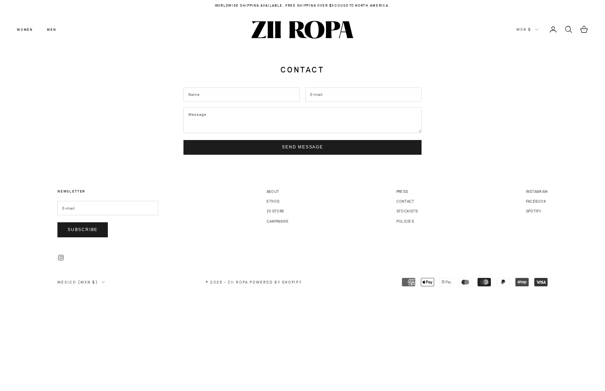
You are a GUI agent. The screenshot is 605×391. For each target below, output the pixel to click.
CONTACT (405, 201)
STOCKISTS (407, 211)
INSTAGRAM (537, 191)
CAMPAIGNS (277, 221)
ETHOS (272, 201)
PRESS (402, 191)
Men (51, 29)
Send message (302, 147)
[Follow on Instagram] (60, 257)
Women (25, 29)
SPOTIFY (533, 211)
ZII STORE (275, 211)
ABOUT (272, 191)
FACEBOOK (536, 201)
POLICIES (405, 221)
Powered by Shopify (276, 282)
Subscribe (83, 229)
